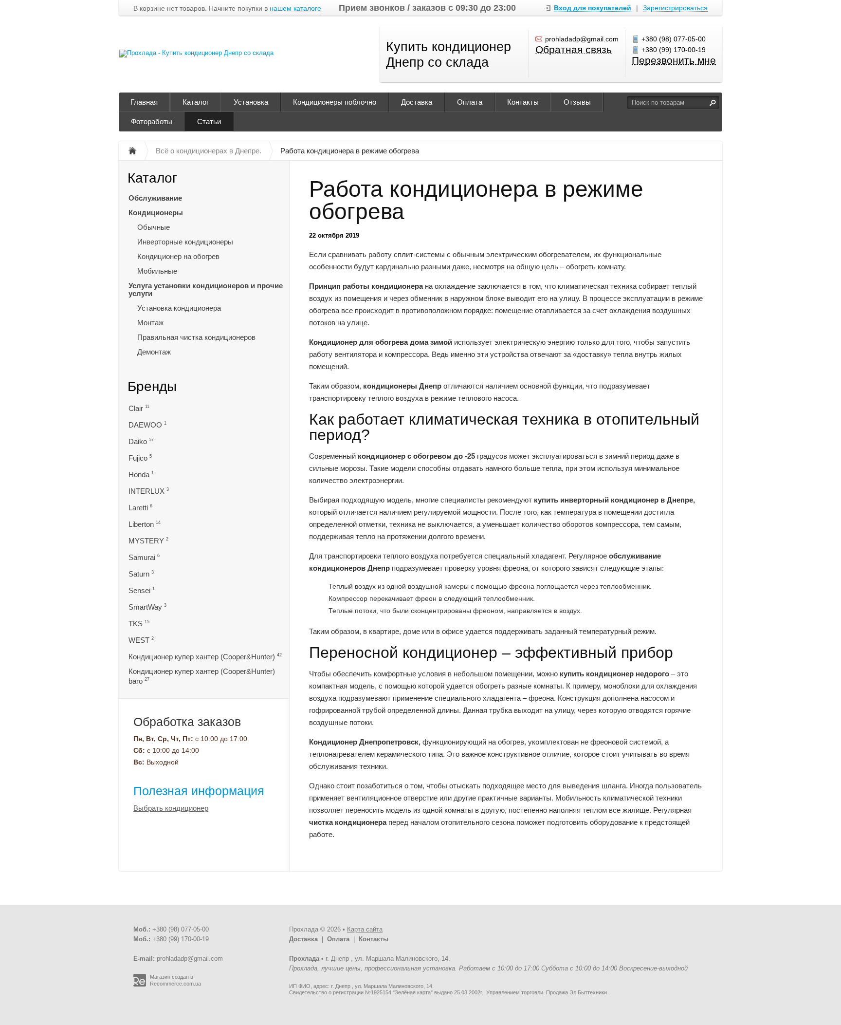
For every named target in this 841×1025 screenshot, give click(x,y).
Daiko (141, 441)
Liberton (144, 524)
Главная (144, 102)
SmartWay (147, 607)
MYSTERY (148, 541)
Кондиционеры (155, 212)
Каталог (196, 102)
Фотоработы (151, 121)
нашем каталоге (295, 8)
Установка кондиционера (179, 308)
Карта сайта (365, 929)
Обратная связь (573, 50)
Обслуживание (155, 198)
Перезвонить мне (674, 60)
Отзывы (577, 102)
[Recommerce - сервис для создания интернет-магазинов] (139, 985)
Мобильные (157, 271)
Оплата (469, 102)
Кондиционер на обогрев (178, 256)
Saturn (141, 574)
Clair (138, 408)
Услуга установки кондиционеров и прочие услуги (205, 289)
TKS (138, 623)
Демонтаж (154, 352)
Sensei (141, 590)
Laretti (140, 507)
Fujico (140, 458)
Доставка (416, 102)
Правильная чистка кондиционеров (196, 337)
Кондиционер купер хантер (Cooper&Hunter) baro (201, 676)
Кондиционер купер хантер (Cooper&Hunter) (205, 656)
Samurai (144, 557)
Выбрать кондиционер (170, 808)
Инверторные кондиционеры (185, 242)
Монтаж (150, 322)
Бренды (152, 386)
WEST (141, 640)
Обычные (153, 227)
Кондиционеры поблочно (334, 102)
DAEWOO (147, 425)
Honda (141, 474)
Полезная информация (198, 791)
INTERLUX (148, 491)
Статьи (209, 121)
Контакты (523, 102)
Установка (251, 102)
